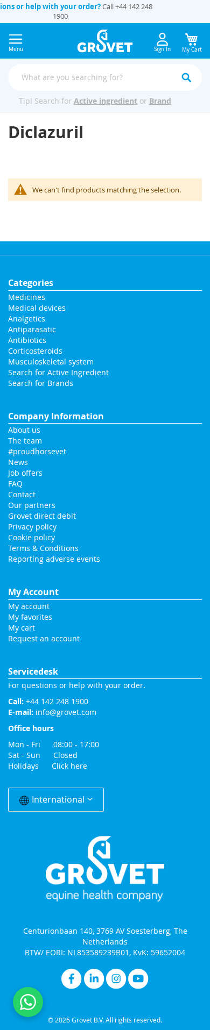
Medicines (26, 297)
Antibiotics (27, 340)
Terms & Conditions (43, 548)
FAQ (15, 483)
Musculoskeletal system (51, 361)
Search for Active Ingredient (58, 372)
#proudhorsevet (37, 451)
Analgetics (26, 318)
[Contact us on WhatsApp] (28, 1002)
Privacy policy (32, 526)
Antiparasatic (32, 329)
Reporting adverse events (54, 559)
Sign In (162, 49)
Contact (23, 494)
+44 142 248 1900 (57, 701)
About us (24, 430)
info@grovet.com (66, 712)
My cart (21, 628)
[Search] (186, 77)
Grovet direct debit (42, 516)
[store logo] (105, 40)
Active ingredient (105, 101)
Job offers (25, 473)
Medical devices (37, 308)
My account (29, 606)
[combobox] (105, 77)
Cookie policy (31, 537)
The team (25, 440)
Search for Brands (40, 383)
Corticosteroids (35, 351)
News (18, 462)
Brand (160, 101)
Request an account (44, 638)
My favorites (30, 617)
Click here (69, 766)
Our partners (31, 505)
